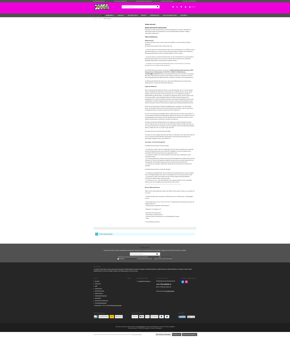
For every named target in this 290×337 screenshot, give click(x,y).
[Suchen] (158, 6)
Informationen (142, 278)
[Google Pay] (147, 316)
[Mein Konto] (185, 6)
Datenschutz (98, 288)
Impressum (98, 283)
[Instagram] (186, 282)
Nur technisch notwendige (163, 334)
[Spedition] (96, 316)
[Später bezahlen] (167, 316)
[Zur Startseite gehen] (102, 6)
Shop (95, 278)
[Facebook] (182, 282)
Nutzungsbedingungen (166, 256)
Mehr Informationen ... (137, 334)
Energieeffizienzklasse (144, 281)
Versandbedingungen (101, 303)
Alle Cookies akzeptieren (189, 334)
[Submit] (157, 254)
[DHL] (112, 316)
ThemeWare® (158, 328)
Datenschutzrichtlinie (153, 256)
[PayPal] (161, 316)
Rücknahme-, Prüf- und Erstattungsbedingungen (108, 305)
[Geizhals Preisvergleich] (182, 317)
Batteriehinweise (99, 291)
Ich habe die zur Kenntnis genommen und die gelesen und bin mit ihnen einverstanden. (145, 258)
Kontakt (97, 281)
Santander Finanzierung (101, 300)
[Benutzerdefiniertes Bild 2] (191, 317)
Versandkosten (141, 326)
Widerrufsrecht (99, 293)
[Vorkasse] (135, 316)
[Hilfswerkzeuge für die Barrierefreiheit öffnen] (173, 6)
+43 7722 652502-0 (163, 284)
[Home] (103, 15)
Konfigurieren (176, 334)
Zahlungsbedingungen (101, 296)
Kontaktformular (169, 291)
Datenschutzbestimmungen (131, 258)
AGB (153, 258)
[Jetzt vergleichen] (177, 6)
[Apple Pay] (141, 316)
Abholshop (98, 298)
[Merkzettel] (181, 6)
